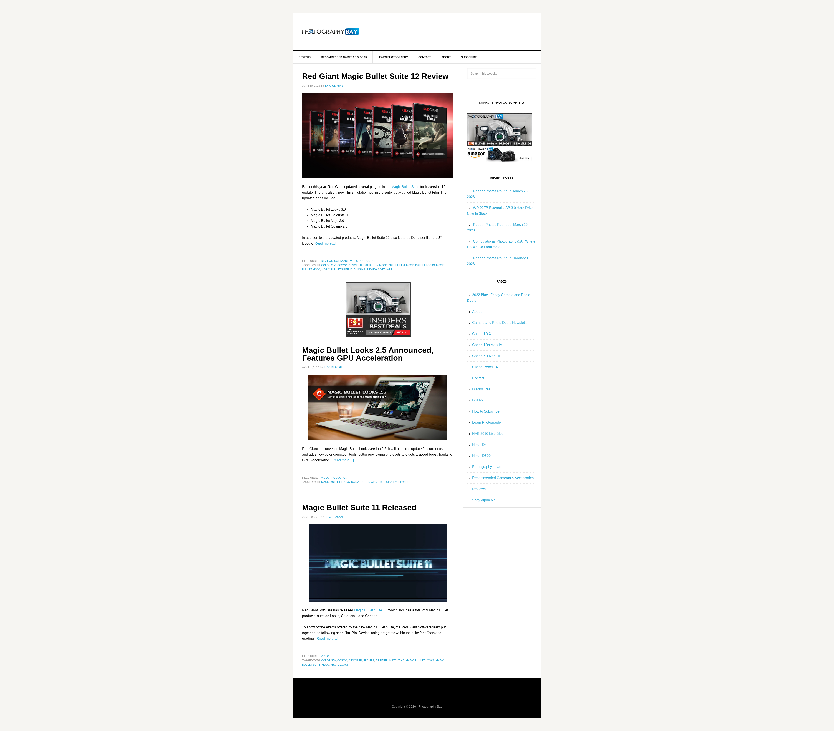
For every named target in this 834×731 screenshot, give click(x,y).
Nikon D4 (479, 444)
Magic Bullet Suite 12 (336, 269)
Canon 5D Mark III (486, 356)
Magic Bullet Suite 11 (370, 610)
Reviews (327, 261)
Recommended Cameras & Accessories (503, 478)
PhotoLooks (339, 664)
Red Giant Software (394, 481)
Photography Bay (330, 32)
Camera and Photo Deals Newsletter (500, 323)
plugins (359, 269)
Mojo (325, 664)
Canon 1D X (481, 334)
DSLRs (477, 400)
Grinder (382, 660)
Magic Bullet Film (392, 265)
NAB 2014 (357, 481)
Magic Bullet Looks (420, 265)
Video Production (363, 261)
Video (325, 656)
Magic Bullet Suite (405, 187)
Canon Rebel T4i (485, 367)
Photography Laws (486, 467)
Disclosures (481, 389)
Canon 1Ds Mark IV (487, 345)
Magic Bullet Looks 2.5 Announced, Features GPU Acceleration (368, 354)
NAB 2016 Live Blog (488, 433)
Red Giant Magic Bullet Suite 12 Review (375, 76)
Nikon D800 (481, 456)
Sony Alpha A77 (484, 500)
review (372, 269)
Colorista (328, 265)
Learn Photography (487, 422)
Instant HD (396, 660)
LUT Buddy (370, 265)
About (476, 311)
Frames (368, 660)
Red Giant (372, 481)
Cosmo (342, 265)
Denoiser (355, 265)
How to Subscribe (486, 411)
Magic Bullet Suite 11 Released (359, 507)
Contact (478, 378)
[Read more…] (325, 243)
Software (341, 261)
